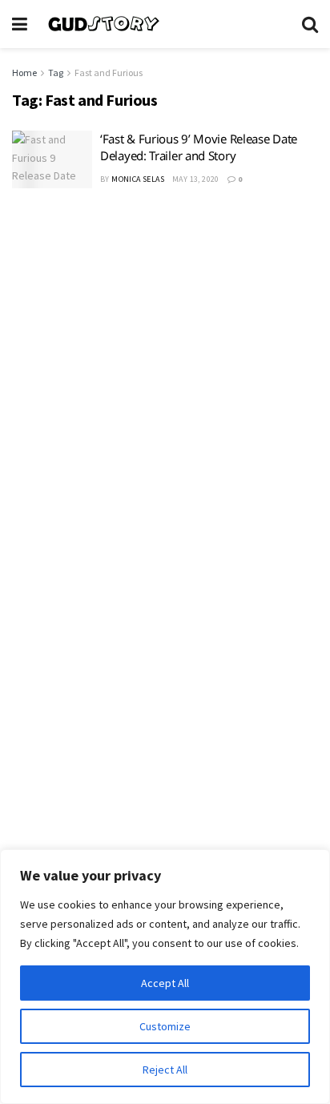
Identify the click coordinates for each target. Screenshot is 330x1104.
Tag (55, 72)
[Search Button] (310, 24)
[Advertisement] (165, 382)
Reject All (165, 1069)
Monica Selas (137, 179)
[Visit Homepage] (164, 24)
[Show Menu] (19, 24)
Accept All (165, 983)
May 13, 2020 (195, 179)
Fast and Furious (108, 72)
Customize (165, 1026)
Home (24, 72)
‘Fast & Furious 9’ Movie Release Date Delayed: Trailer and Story (198, 147)
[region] (165, 976)
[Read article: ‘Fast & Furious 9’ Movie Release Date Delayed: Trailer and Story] (52, 159)
